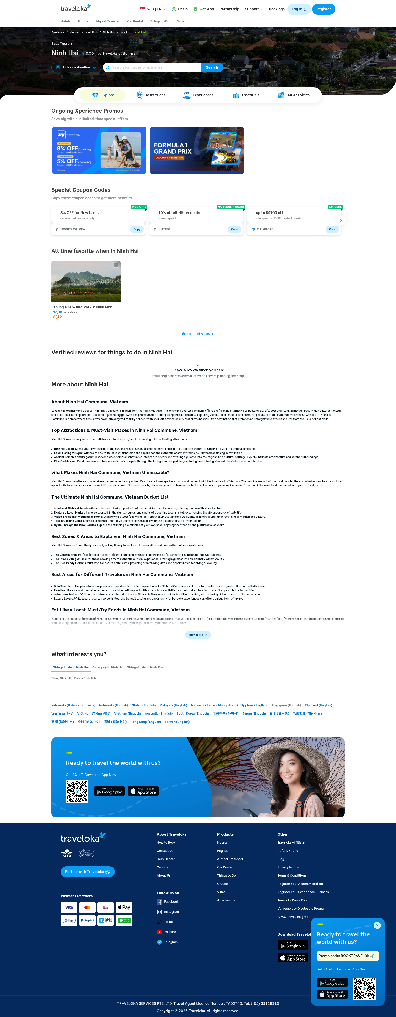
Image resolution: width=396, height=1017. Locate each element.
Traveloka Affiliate (291, 843)
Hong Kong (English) (145, 722)
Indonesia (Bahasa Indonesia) (73, 705)
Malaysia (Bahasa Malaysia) (212, 705)
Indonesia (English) (113, 705)
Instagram (171, 912)
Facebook (171, 902)
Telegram (171, 942)
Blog (281, 859)
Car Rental (225, 867)
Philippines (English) (252, 705)
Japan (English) (254, 714)
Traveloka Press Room (293, 900)
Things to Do (226, 876)
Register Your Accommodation (300, 884)
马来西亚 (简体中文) (307, 714)
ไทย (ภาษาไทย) (62, 714)
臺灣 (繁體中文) (62, 722)
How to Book (166, 843)
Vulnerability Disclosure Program (302, 909)
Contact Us (165, 851)
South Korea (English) (192, 714)
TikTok (168, 922)
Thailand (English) (318, 705)
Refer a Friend (288, 851)
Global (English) (144, 705)
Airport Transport (230, 859)
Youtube (170, 932)
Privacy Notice (288, 867)
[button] (299, 9)
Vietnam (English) (127, 714)
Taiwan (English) (177, 722)
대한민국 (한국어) (226, 714)
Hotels (222, 843)
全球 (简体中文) (89, 722)
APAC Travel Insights (293, 917)
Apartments (226, 900)
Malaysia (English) (173, 705)
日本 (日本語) (279, 714)
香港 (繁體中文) (115, 722)
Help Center (166, 859)
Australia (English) (159, 714)
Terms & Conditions (292, 876)
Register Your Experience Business (303, 892)
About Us (163, 876)
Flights (222, 851)
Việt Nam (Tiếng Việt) (93, 714)
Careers (162, 867)
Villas (221, 892)
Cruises (222, 884)
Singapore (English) (286, 705)
